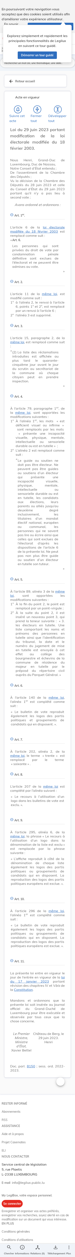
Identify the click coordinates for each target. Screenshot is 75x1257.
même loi (49, 294)
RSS (5, 1120)
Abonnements (11, 1111)
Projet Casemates (14, 1142)
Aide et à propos (13, 1134)
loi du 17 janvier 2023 (37, 979)
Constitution (23, 990)
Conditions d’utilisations (17, 1240)
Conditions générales (16, 1231)
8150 (31, 1066)
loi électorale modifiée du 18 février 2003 (37, 229)
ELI (4, 1150)
